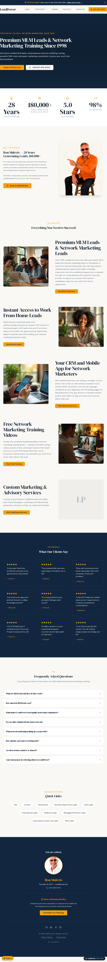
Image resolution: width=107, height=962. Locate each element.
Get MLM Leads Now (66, 291)
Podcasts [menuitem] (67, 9)
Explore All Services (12, 67)
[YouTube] (47, 927)
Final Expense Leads (29, 813)
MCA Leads (69, 821)
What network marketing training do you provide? (26, 731)
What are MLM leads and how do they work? (24, 693)
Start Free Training (14, 464)
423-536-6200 (55, 888)
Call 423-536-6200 (41, 67)
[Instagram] (60, 927)
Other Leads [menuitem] (39, 9)
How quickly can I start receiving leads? (22, 741)
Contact (27, 805)
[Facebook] (56, 927)
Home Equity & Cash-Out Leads (45, 821)
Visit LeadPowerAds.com (16, 512)
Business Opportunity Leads (66, 805)
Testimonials (43, 805)
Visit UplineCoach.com (67, 406)
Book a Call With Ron (19, 185)
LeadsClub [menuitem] (80, 9)
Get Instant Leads (13, 344)
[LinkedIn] (51, 927)
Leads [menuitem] (27, 9)
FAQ (15, 805)
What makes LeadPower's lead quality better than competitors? (32, 712)
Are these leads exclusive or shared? (21, 750)
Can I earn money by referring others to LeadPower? (27, 759)
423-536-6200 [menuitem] (99, 9)
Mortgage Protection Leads (74, 813)
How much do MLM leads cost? (18, 703)
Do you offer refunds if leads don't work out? (24, 722)
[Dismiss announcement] (104, 2)
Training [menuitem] (55, 9)
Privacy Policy (61, 937)
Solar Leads (88, 805)
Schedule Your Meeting (53, 912)
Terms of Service (47, 937)
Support (9, 958)
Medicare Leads (50, 813)
